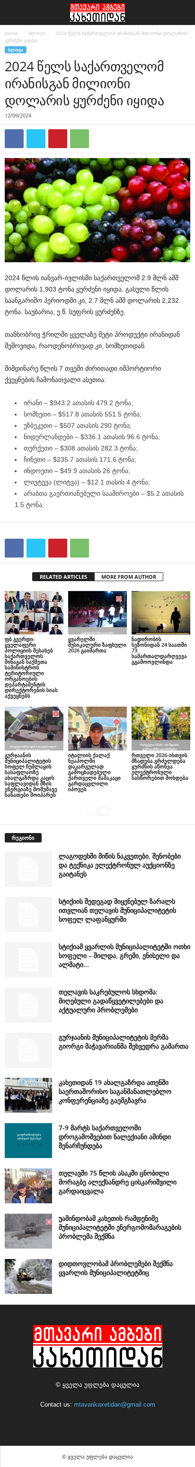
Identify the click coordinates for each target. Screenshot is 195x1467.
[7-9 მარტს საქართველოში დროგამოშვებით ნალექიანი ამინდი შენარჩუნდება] (28, 1141)
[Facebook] (14, 138)
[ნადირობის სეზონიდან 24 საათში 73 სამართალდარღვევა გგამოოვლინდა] (161, 613)
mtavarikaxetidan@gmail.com (114, 1404)
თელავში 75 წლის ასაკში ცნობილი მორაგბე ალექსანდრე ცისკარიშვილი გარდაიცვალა (118, 1181)
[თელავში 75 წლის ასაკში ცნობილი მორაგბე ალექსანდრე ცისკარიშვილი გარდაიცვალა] (28, 1186)
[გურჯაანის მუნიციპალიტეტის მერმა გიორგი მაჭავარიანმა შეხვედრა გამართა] (28, 1050)
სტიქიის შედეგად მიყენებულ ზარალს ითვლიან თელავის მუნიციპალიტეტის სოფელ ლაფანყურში (117, 910)
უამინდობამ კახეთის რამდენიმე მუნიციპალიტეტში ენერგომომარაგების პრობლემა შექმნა (120, 1227)
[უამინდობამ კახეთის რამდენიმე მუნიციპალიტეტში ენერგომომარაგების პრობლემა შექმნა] (28, 1231)
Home (11, 33)
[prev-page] (92, 811)
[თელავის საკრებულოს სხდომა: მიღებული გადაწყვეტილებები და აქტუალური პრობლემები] (28, 1005)
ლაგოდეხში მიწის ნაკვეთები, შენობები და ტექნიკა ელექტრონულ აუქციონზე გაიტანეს (120, 864)
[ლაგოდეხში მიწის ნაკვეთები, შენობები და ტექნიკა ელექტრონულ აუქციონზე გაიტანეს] (28, 869)
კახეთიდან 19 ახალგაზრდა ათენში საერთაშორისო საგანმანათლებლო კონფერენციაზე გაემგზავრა (115, 1091)
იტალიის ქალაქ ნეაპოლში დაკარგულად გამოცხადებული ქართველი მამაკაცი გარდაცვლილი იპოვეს (94, 771)
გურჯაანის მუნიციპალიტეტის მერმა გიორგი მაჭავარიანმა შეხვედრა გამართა (123, 1041)
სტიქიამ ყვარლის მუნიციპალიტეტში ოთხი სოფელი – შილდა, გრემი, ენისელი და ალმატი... (124, 955)
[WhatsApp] (79, 138)
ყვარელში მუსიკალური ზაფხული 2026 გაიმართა (97, 644)
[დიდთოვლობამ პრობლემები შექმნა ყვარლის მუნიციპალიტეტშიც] (28, 1276)
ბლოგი (36, 33)
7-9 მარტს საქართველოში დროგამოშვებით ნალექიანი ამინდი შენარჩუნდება (115, 1136)
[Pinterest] (57, 138)
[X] (36, 138)
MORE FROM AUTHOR (128, 576)
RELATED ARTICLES (63, 576)
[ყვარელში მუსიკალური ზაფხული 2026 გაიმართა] (97, 613)
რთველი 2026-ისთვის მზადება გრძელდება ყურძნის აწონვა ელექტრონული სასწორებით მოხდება (160, 766)
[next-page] (103, 811)
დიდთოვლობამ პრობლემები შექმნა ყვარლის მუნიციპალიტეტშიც (116, 1268)
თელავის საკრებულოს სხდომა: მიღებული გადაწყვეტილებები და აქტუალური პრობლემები (111, 1000)
